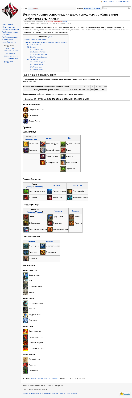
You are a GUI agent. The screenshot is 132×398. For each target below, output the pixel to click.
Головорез (38, 187)
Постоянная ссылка (11, 58)
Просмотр (88, 8)
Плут (35, 139)
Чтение (80, 8)
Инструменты (9, 46)
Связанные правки (11, 51)
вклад (65, 21)
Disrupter (50, 21)
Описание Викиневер (51, 393)
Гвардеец (31, 212)
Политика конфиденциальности (32, 393)
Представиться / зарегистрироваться (116, 1)
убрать (50, 37)
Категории (6, 34)
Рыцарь (39, 212)
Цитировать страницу (8, 62)
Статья (24, 8)
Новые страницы (8, 27)
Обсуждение (33, 8)
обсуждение (58, 21)
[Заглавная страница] (10, 10)
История (97, 8)
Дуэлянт (29, 139)
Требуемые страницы (10, 32)
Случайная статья (9, 42)
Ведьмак (49, 241)
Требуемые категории (10, 37)
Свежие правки (8, 40)
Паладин (31, 241)
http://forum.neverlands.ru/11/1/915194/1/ (43, 378)
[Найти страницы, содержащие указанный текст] (129, 8)
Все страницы (7, 24)
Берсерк (30, 187)
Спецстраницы (9, 53)
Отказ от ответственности (68, 393)
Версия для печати (11, 56)
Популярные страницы (10, 29)
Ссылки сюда (9, 48)
